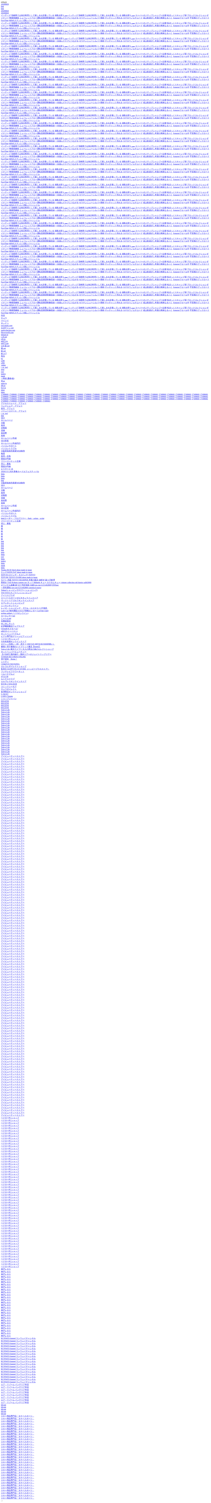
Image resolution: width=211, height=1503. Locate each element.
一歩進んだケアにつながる (67, 18)
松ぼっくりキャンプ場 (177, 15)
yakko (3, 365)
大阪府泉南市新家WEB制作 (13, 451)
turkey (3, 374)
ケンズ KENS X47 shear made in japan (16, 572)
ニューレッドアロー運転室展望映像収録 (37, 18)
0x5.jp (3, 388)
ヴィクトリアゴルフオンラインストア (17, 600)
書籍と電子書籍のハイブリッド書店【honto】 (21, 647)
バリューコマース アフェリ (13, 411)
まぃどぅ (5, 323)
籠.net (3, 348)
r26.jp (3, 339)
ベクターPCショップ (10, 639)
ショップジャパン (9, 699)
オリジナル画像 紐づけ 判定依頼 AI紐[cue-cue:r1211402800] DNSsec (30, 585)
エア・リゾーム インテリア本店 (15, 1384)
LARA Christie (7, 696)
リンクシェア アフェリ (11, 406)
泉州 (3, 425)
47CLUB (4, 676)
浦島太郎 (59, 15)
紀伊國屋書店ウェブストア (12, 626)
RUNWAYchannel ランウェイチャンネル (18, 1338)
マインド (5, 320)
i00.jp (3, 386)
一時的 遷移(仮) (7, 378)
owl (2, 372)
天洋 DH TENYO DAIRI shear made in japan (19, 577)
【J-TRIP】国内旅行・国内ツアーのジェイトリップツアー (26, 654)
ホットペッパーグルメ (11, 634)
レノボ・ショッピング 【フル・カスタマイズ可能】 (24, 608)
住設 (3, 315)
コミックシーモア (9, 686)
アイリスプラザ (8, 595)
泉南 (3, 436)
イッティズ (6, 15)
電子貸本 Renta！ (9, 659)
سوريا (65, 15)
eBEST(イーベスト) (9, 631)
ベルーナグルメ (8, 674)
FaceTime (5, 20)
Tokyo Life (5, 710)
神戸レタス (6, 1269)
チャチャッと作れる (114, 18)
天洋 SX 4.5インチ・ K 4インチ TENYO (18, 575)
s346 (3, 361)
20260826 (5, 4)
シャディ (5, 662)
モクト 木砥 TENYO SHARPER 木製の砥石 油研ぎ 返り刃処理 (28, 580)
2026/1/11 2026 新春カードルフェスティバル (20, 471)
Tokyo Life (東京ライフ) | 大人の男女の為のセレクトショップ (27, 649)
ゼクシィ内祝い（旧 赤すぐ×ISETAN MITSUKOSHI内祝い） (28, 644)
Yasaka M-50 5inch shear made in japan (16, 570)
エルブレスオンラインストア (13, 681)
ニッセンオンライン (10, 606)
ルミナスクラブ (8, 679)
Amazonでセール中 (181, 18)
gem (2, 369)
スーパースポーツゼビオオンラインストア (19, 598)
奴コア (4, 353)
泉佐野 (4, 433)
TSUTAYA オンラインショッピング (16, 593)
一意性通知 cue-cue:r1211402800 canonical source (21, 588)
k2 (2, 358)
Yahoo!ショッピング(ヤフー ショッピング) (19, 590)
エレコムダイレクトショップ (13, 666)
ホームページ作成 (9, 438)
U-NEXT (4, 694)
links (3, 474)
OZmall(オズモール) (9, 629)
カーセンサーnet (8, 616)
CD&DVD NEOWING (10, 664)
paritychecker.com (8, 330)
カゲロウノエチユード (133, 18)
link (2, 6)
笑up (3, 381)
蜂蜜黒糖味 (14, 18)
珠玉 (3, 356)
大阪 (3, 423)
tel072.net (5, 343)
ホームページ (7, 420)
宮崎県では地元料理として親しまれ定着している (32, 15)
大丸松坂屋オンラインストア (13, 641)
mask (3, 376)
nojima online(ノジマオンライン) (14, 613)
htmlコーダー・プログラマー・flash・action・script (22, 518)
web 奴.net (5, 346)
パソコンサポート (9, 446)
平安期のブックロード (199, 18)
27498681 (5, 394)
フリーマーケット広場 (11, 461)
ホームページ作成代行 (11, 443)
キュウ (4, 318)
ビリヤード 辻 (7, 469)
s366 (3, 363)
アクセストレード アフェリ (13, 403)
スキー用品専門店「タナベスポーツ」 (17, 1416)
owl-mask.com (6, 325)
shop (3, 390)
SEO (3, 418)
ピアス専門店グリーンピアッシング (16, 636)
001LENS (5, 701)
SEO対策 (5, 441)
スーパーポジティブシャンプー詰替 (151, 15)
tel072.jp (4, 341)
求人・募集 (6, 464)
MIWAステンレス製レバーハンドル (24, 20)
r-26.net (4, 337)
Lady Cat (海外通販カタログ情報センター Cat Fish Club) (24, 611)
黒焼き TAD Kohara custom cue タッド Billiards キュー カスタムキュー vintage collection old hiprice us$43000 (46, 582)
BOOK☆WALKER (9, 684)
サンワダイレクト (9, 689)
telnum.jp (4, 335)
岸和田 (4, 428)
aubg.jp (4, 383)
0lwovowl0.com (7, 332)
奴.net (3, 351)
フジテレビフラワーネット (12, 671)
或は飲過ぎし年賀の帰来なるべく (157, 18)
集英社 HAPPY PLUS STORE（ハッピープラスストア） (25, 669)
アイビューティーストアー (12, 756)
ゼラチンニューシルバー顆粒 (92, 18)
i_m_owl (4, 367)
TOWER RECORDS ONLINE (13, 657)
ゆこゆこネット (8, 623)
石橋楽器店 (6, 621)
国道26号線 (6, 459)
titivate (3, 1405)
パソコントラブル (9, 448)
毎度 (3, 453)
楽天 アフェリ (8, 408)
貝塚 (3, 430)
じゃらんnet (6, 618)
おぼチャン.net (7, 328)
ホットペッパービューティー (13, 652)
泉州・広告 (6, 456)
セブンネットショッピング (12, 603)
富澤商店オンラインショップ (13, 692)
